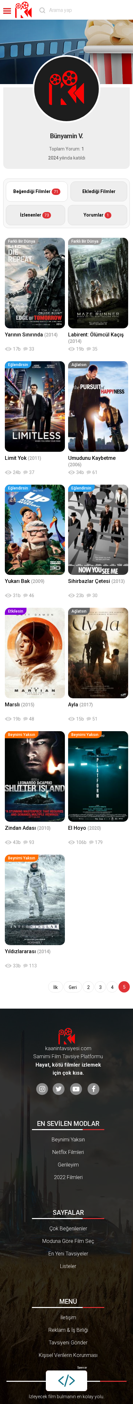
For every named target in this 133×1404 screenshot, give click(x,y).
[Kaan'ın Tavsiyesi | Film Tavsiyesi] (25, 10)
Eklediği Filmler (99, 191)
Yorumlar (96, 215)
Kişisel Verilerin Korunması (68, 1355)
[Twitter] (59, 1089)
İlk (55, 987)
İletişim (68, 1317)
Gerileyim (68, 1165)
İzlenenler (34, 215)
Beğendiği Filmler (35, 191)
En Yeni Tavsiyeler (68, 1254)
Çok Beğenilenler (68, 1228)
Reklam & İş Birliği (68, 1330)
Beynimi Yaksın (68, 1140)
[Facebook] (93, 1089)
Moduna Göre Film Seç (68, 1241)
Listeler (68, 1266)
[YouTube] (76, 1089)
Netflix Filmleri (68, 1152)
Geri (73, 987)
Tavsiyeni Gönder (68, 1343)
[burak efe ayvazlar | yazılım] (66, 1380)
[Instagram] (42, 1089)
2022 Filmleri (68, 1177)
